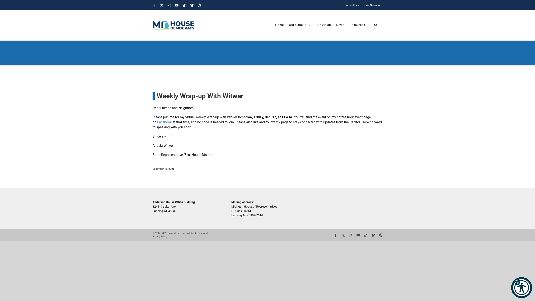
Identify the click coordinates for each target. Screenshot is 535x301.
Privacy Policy (160, 236)
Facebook (164, 122)
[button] (521, 287)
